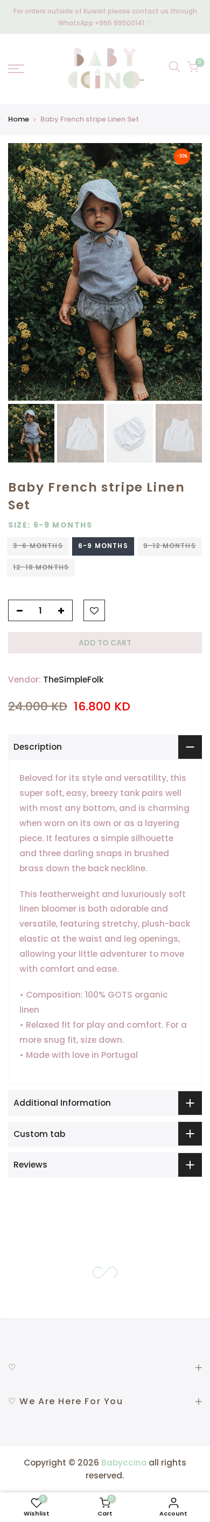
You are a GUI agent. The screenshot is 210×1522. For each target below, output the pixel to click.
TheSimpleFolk (73, 680)
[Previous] (23, 231)
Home (18, 119)
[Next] (187, 231)
